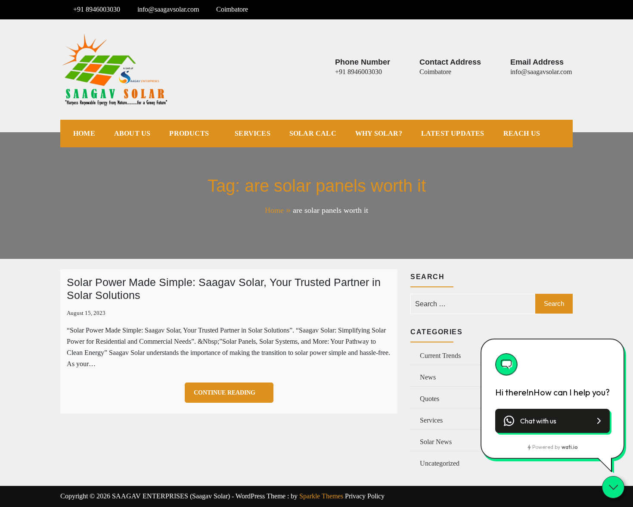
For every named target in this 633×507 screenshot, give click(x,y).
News (428, 377)
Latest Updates (452, 133)
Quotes (429, 398)
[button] (552, 421)
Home (84, 133)
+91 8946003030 (96, 9)
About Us (132, 133)
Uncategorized (439, 463)
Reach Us (521, 133)
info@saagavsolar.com (168, 9)
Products (189, 133)
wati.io (569, 447)
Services (252, 133)
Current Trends (440, 355)
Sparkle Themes (321, 496)
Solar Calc (312, 133)
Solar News (436, 441)
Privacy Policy (365, 496)
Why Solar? (378, 133)
